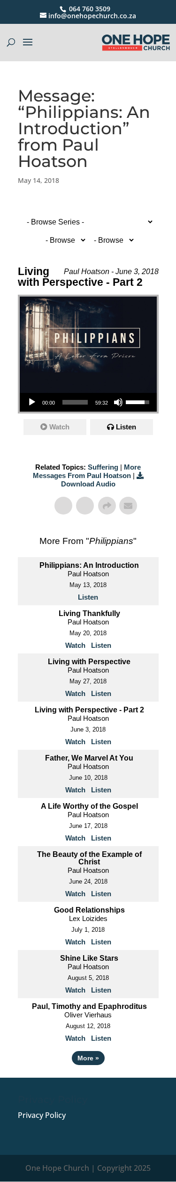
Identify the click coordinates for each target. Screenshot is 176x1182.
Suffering (103, 467)
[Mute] (118, 402)
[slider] (75, 402)
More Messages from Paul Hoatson (87, 471)
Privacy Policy (42, 1115)
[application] (88, 402)
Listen (126, 427)
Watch (59, 427)
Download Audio (88, 484)
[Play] (32, 402)
